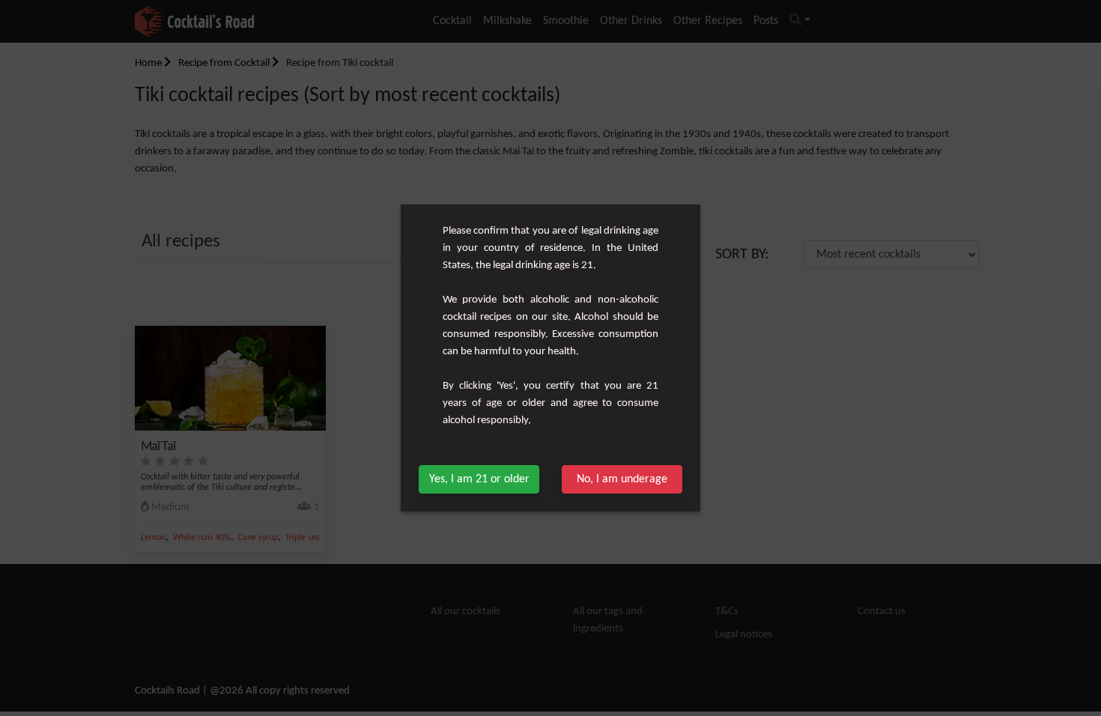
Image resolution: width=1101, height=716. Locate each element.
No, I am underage (622, 479)
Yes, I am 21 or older (479, 479)
